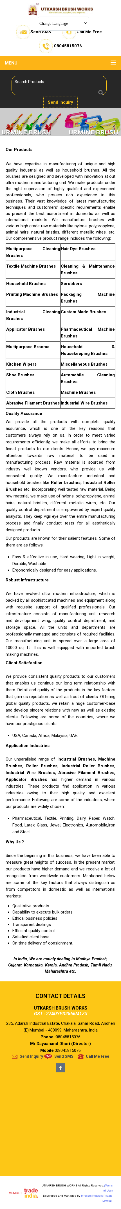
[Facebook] (60, 1071)
